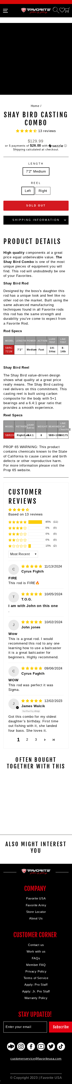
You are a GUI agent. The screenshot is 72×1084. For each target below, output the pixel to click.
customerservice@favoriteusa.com (36, 1058)
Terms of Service (36, 978)
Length (36, 163)
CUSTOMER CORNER (35, 935)
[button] (27, 131)
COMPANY (35, 888)
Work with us (36, 951)
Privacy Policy (36, 971)
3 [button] (36, 739)
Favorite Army (36, 905)
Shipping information (36, 219)
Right (43, 191)
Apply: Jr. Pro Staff (36, 991)
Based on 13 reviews (25, 514)
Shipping (19, 149)
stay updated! (35, 1014)
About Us (36, 918)
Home (35, 106)
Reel (36, 183)
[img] (32, 566)
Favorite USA (36, 898)
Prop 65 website (16, 470)
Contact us (36, 945)
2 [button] (27, 739)
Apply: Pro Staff (35, 984)
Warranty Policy (35, 998)
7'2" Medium (36, 171)
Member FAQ (36, 965)
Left (28, 191)
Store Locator (36, 911)
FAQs (36, 958)
